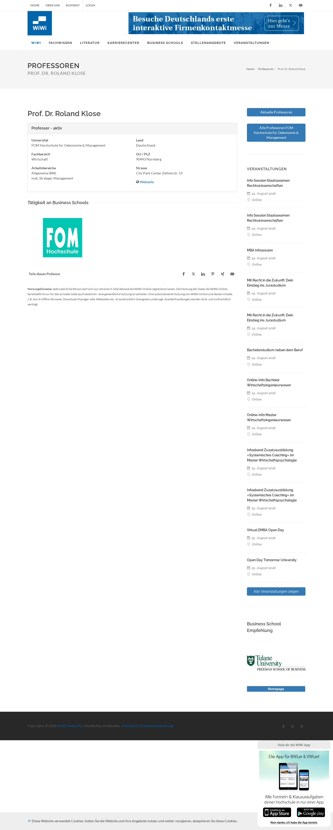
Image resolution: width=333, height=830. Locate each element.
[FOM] (62, 237)
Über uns (53, 5)
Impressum (129, 726)
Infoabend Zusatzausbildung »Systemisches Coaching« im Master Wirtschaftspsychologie (272, 455)
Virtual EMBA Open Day (265, 530)
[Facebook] (270, 5)
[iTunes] (277, 812)
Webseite (147, 182)
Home (34, 5)
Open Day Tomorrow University (272, 560)
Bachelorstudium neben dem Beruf (275, 350)
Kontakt (73, 5)
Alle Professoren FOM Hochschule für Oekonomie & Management (276, 133)
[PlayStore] (311, 812)
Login (90, 5)
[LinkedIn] (280, 5)
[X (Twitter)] (290, 5)
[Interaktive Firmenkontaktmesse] (216, 23)
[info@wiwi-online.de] (300, 5)
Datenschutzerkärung (157, 726)
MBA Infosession (260, 250)
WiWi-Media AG (69, 726)
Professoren (266, 69)
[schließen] (29, 821)
